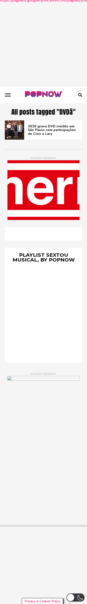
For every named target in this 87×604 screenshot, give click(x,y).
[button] (75, 597)
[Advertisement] (43, 43)
